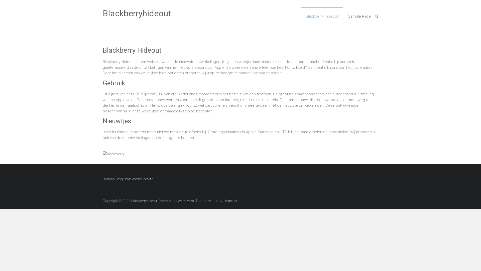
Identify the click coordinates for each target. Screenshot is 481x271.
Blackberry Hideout (322, 16)
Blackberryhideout (137, 13)
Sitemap (109, 179)
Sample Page (359, 16)
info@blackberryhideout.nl (135, 179)
